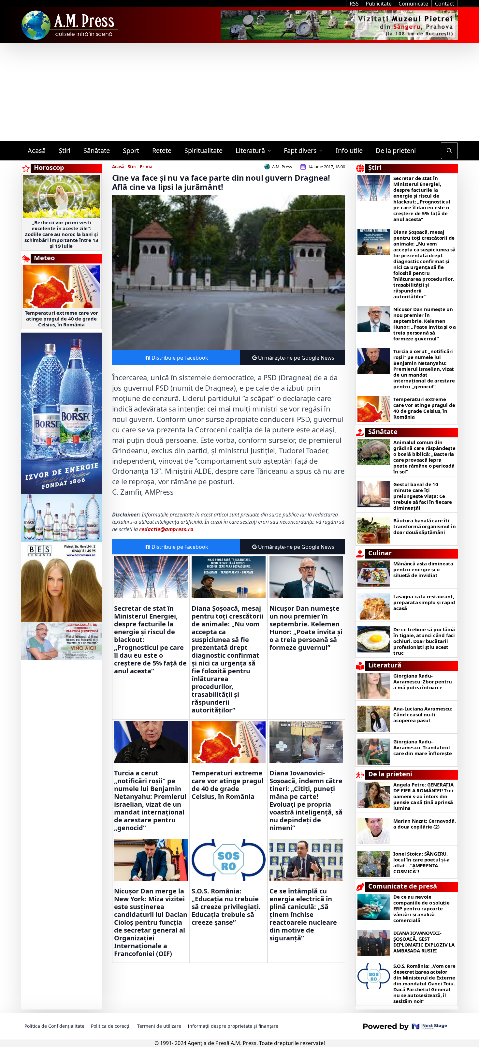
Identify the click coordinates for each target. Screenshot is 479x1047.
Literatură (250, 150)
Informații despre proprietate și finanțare (233, 1026)
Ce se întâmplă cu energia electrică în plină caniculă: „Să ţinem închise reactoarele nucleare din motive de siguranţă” (303, 914)
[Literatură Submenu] (271, 150)
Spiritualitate (203, 150)
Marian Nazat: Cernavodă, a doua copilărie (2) (424, 824)
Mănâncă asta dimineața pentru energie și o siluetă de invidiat (423, 569)
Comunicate (413, 3)
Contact (444, 3)
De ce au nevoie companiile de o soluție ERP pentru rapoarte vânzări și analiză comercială (421, 908)
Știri (64, 150)
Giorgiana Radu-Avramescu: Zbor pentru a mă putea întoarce (422, 681)
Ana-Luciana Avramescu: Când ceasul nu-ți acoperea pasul (422, 714)
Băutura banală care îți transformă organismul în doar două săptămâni (424, 526)
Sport (131, 150)
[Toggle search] (449, 150)
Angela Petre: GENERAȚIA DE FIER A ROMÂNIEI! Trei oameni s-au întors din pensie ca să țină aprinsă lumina (423, 796)
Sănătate (96, 150)
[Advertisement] (239, 92)
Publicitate (379, 3)
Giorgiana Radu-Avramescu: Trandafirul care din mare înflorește (422, 747)
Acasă (37, 150)
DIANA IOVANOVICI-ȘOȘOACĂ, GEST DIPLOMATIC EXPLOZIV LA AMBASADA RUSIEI (424, 941)
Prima (146, 167)
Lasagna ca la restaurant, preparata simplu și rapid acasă (424, 602)
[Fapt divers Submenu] (323, 150)
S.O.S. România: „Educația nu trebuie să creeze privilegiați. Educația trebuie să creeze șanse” (226, 906)
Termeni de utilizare (159, 1026)
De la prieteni (396, 150)
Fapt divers (300, 150)
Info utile (349, 150)
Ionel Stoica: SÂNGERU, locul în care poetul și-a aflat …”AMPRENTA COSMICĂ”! (421, 862)
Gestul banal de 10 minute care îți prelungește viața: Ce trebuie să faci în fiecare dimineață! (422, 496)
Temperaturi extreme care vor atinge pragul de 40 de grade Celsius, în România (61, 318)
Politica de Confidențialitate (54, 1026)
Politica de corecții (111, 1026)
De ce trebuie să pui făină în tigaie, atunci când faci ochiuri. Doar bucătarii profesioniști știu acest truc (424, 641)
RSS (354, 3)
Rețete (161, 150)
